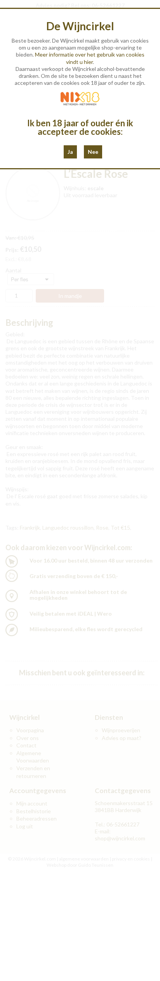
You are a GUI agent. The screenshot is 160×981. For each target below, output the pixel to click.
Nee (93, 151)
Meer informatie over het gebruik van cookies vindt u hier (89, 58)
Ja (70, 151)
